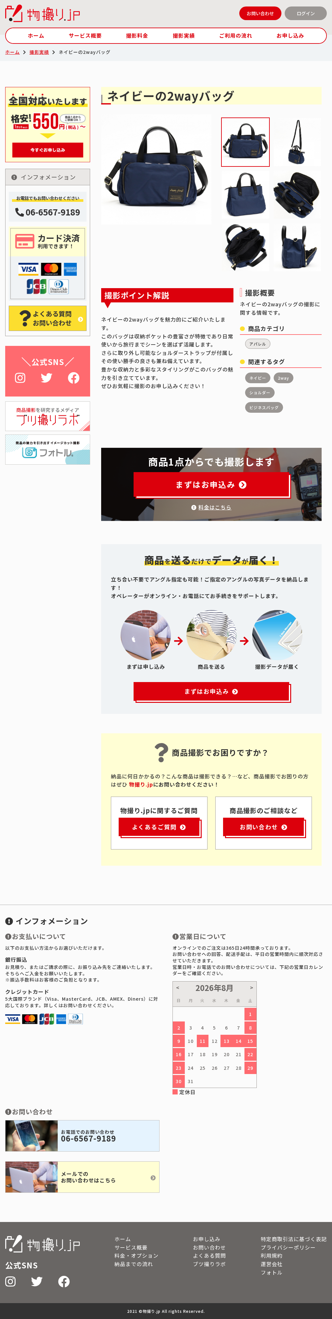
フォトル (272, 1272)
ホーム (36, 35)
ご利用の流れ (235, 35)
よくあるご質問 (154, 827)
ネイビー (257, 378)
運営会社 (272, 1264)
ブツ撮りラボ (209, 1264)
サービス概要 (85, 35)
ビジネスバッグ (264, 407)
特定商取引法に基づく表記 (294, 1239)
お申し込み (290, 35)
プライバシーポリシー (288, 1247)
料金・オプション (136, 1255)
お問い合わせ (260, 13)
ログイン (306, 13)
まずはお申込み (205, 484)
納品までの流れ (133, 1264)
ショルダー (259, 392)
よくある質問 (209, 1255)
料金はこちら (214, 507)
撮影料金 (137, 35)
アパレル (257, 344)
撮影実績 (184, 35)
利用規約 (272, 1255)
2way (283, 378)
